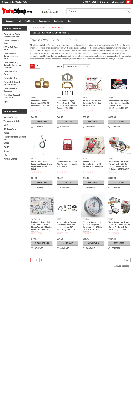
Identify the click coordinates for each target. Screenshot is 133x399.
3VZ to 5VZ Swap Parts (11, 48)
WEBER (6, 143)
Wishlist (105, 2)
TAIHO (6, 147)
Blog (69, 21)
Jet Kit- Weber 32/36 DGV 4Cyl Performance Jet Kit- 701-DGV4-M (67, 164)
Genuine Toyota (10, 117)
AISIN (6, 125)
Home (32, 27)
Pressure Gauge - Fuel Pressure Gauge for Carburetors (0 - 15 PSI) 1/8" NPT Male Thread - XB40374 (92, 226)
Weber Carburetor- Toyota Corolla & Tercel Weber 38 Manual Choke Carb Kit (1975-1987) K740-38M (119, 226)
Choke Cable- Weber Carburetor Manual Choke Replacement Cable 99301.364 (41, 165)
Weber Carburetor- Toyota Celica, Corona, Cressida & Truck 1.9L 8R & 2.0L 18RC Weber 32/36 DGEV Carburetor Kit (118, 105)
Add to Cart (42, 122)
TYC (5, 155)
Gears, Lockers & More (11, 41)
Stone (6, 151)
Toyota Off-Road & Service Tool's (12, 83)
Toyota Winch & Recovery (10, 89)
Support (9, 21)
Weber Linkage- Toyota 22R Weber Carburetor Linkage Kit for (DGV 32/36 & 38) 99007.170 (66, 226)
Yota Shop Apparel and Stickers (12, 96)
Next (126, 260)
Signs (6, 101)
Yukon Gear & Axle (12, 121)
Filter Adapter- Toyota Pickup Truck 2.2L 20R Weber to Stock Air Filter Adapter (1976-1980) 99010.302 (67, 105)
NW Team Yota (10, 129)
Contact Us (58, 21)
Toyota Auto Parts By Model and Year (12, 35)
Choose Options (42, 243)
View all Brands (10, 159)
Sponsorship (44, 21)
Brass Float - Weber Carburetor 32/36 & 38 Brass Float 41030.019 (40, 103)
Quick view (42, 94)
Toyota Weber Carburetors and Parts (11, 56)
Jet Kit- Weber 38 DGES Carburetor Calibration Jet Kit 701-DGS (92, 103)
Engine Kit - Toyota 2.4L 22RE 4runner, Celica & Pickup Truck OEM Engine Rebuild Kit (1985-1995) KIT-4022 (41, 226)
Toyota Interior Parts (10, 72)
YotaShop (86, 219)
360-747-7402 (90, 2)
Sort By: (59, 66)
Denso (6, 133)
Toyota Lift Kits (10, 78)
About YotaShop (26, 21)
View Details (93, 243)
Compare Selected (121, 266)
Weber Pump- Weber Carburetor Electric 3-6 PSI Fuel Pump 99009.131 (93, 164)
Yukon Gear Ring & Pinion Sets (15, 138)
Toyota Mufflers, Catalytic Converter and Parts (12, 65)
